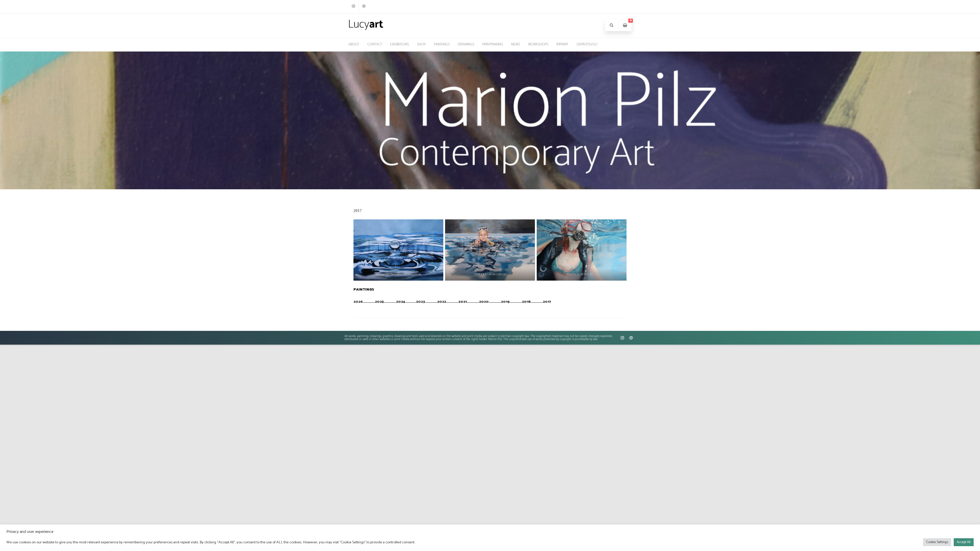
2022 (441, 302)
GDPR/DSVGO (587, 44)
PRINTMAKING (492, 44)
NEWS (515, 44)
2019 (505, 302)
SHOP (421, 44)
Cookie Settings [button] (937, 542)
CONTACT (374, 44)
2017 (547, 302)
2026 (358, 302)
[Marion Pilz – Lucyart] (366, 30)
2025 (379, 302)
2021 (462, 302)
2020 (484, 302)
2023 (420, 302)
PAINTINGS (442, 44)
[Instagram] (353, 6)
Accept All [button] (964, 542)
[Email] (364, 6)
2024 (400, 302)
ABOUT (353, 44)
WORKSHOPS (538, 44)
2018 (526, 302)
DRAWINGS (466, 44)
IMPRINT (562, 44)
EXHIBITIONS (399, 44)
